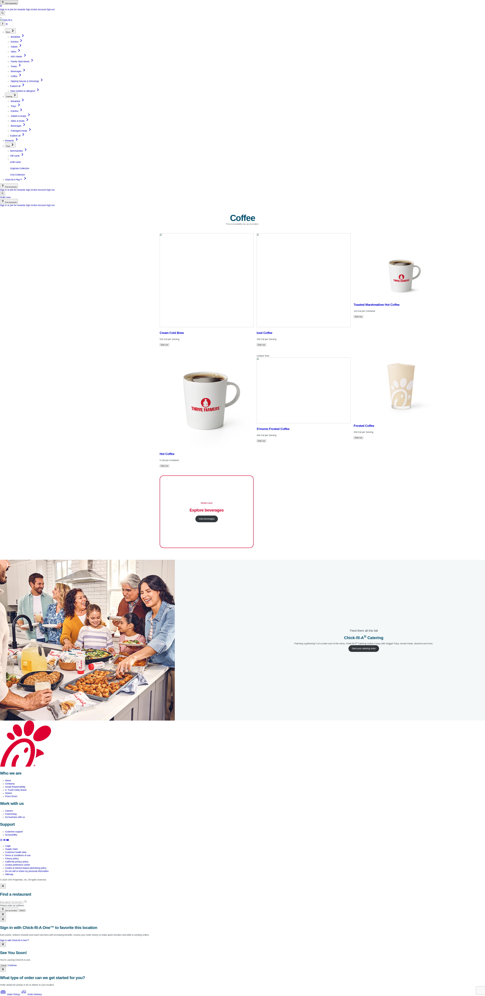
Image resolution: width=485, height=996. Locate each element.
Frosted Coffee (364, 425)
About (8, 780)
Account (42, 9)
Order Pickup (13, 994)
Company (10, 783)
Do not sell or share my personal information (27, 871)
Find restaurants (11, 3)
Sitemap (9, 874)
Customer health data (15, 852)
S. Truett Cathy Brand (15, 790)
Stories (8, 793)
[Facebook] (4, 840)
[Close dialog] (3, 886)
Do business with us (15, 817)
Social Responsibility (15, 787)
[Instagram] (1, 840)
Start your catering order (364, 648)
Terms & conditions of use (18, 855)
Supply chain (11, 849)
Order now (5, 197)
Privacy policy (12, 858)
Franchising (11, 814)
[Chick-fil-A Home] (6, 20)
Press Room (11, 796)
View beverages (206, 519)
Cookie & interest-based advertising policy (25, 868)
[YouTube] (7, 840)
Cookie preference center (17, 865)
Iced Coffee (264, 333)
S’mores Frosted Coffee (273, 429)
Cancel (3, 965)
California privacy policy (16, 861)
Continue (12, 965)
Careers (9, 811)
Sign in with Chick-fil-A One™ (14, 940)
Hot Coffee (167, 454)
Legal (7, 846)
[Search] (2, 13)
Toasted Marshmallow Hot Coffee (376, 304)
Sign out (50, 9)
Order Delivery (34, 994)
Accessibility (11, 835)
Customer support (14, 831)
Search (22, 910)
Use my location (11, 910)
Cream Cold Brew (172, 333)
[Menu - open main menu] (1, 17)
